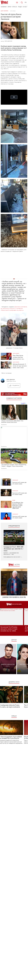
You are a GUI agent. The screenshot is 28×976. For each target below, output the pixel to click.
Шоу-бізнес (4, 10)
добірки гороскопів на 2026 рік (14, 597)
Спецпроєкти (14, 526)
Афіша (14, 716)
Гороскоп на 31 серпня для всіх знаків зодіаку (19, 483)
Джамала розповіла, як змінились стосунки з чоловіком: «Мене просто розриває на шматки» (14, 308)
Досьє (14, 640)
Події (13, 500)
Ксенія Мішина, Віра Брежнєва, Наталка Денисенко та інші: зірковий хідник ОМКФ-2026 (17, 505)
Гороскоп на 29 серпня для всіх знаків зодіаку (19, 517)
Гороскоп (15, 480)
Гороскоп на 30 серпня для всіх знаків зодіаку (19, 493)
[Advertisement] (14, 265)
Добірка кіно (14, 682)
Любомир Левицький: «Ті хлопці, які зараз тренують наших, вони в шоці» (20, 365)
